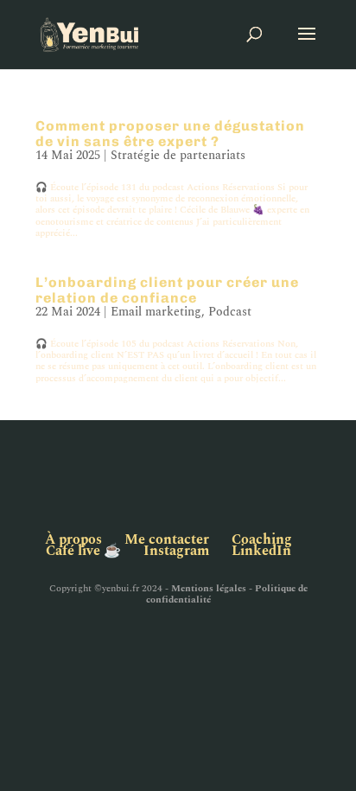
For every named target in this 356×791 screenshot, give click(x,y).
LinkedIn (261, 550)
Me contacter (166, 539)
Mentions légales (208, 588)
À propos (73, 539)
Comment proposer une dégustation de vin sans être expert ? (170, 134)
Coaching (262, 539)
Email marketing (156, 312)
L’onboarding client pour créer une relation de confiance (167, 290)
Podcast (229, 312)
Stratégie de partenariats (178, 155)
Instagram (176, 550)
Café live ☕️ (83, 550)
